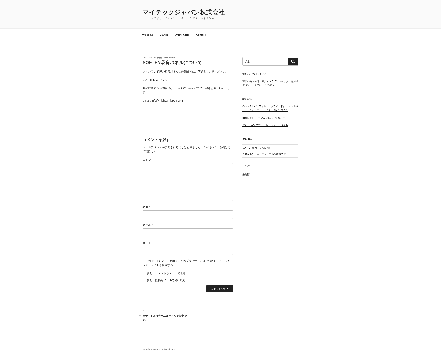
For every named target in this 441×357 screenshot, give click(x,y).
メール (148, 224)
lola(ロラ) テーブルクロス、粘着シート (264, 117)
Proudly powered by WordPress (159, 349)
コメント (148, 159)
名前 (146, 206)
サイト (147, 243)
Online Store (182, 34)
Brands (164, 34)
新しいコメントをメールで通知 (166, 273)
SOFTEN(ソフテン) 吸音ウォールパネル (265, 125)
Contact (201, 34)
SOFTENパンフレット (157, 79)
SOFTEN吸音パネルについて (258, 147)
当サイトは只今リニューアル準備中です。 (265, 154)
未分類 (246, 174)
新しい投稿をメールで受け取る (166, 280)
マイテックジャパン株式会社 (184, 12)
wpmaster (169, 57)
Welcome (147, 34)
